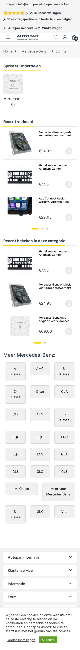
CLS (40, 414)
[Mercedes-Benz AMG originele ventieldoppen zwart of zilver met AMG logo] (22, 326)
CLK (15, 414)
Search (55, 37)
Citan (40, 392)
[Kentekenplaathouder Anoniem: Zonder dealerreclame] (22, 176)
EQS (40, 454)
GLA (64, 454)
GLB (15, 472)
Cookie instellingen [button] (21, 640)
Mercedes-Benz (34, 51)
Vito (64, 512)
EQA (15, 437)
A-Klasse (15, 371)
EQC (64, 437)
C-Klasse (15, 394)
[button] (35, 228)
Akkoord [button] (48, 640)
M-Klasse (21, 489)
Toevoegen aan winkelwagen (63, 151)
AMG (40, 369)
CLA (64, 392)
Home (7, 51)
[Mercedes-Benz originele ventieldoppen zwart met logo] (22, 143)
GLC (40, 472)
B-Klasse (64, 371)
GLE (64, 472)
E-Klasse (64, 417)
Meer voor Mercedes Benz (58, 491)
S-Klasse (15, 514)
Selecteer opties (66, 217)
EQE (15, 454)
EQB (40, 437)
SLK (40, 512)
